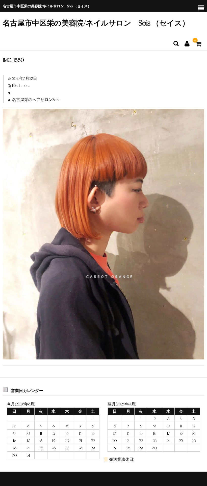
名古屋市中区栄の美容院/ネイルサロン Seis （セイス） (96, 22)
